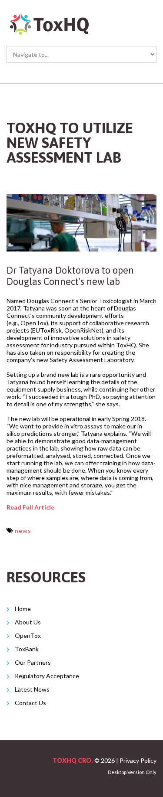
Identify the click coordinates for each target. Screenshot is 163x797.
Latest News (32, 689)
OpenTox (28, 635)
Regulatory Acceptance (47, 675)
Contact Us (30, 702)
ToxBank (27, 649)
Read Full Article (30, 507)
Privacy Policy (138, 760)
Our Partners (33, 662)
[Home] (50, 16)
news (23, 530)
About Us (28, 622)
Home (23, 608)
